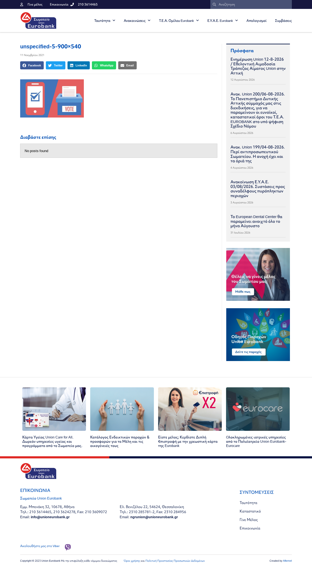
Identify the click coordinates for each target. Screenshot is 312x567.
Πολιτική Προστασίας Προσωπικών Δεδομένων (175, 561)
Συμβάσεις (283, 20)
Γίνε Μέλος (249, 519)
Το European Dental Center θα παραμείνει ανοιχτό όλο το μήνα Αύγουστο (256, 221)
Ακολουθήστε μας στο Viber (40, 546)
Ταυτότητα (102, 20)
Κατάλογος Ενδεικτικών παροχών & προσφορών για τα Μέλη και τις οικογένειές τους (119, 441)
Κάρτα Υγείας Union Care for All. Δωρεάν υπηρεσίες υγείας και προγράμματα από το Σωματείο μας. (52, 441)
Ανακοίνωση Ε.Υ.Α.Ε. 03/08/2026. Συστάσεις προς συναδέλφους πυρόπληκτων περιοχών (257, 188)
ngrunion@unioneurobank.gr (154, 516)
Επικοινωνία (250, 528)
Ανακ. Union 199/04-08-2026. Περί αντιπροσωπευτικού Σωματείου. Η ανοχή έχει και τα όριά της (257, 154)
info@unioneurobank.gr (50, 516)
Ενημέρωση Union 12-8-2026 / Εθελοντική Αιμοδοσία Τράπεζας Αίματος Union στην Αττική (258, 66)
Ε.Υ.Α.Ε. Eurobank (220, 20)
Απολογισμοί (256, 20)
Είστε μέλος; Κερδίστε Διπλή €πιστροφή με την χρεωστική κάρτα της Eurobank (188, 441)
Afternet (287, 561)
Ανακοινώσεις (135, 20)
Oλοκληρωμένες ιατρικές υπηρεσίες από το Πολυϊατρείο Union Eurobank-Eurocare (256, 441)
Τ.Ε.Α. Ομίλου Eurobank (176, 20)
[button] (32, 65)
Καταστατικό (250, 511)
